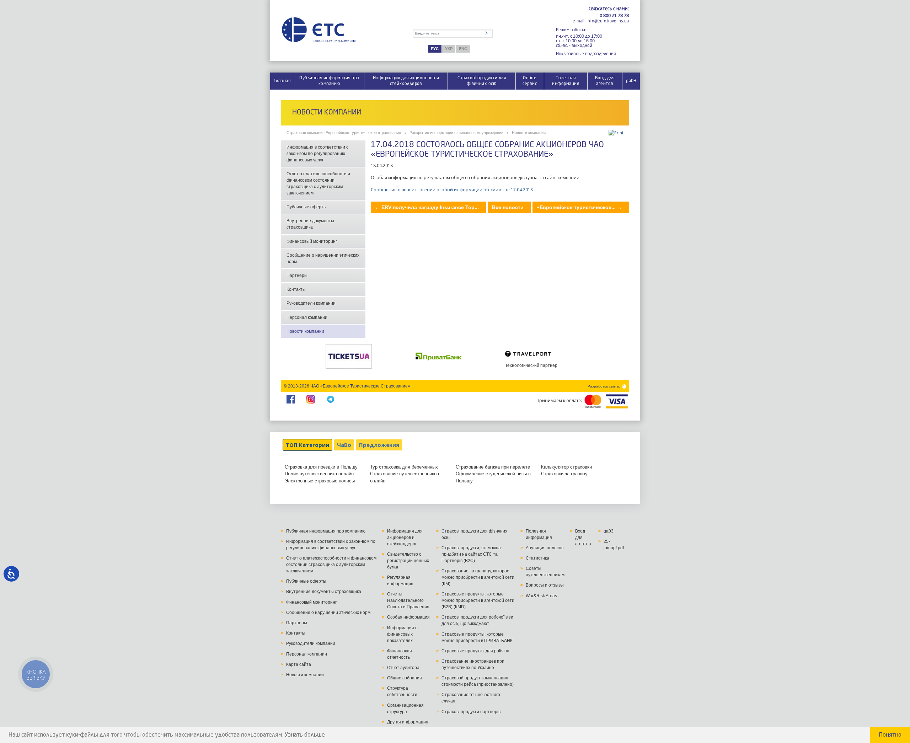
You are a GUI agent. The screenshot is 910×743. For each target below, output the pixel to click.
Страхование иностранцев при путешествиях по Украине (472, 664)
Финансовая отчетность (399, 654)
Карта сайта (298, 664)
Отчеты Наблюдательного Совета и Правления (408, 600)
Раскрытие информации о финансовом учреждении (456, 132)
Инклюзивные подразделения (586, 53)
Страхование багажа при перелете (493, 467)
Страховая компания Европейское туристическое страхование (344, 132)
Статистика (537, 558)
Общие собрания (404, 677)
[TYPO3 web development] (623, 386)
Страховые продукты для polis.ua (475, 650)
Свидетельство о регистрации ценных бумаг (408, 561)
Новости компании (529, 132)
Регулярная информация (400, 580)
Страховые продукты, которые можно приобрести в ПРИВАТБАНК (477, 637)
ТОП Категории (307, 444)
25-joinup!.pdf (614, 544)
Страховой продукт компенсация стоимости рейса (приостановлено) (477, 681)
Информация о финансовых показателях (402, 634)
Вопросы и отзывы (545, 585)
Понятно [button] (890, 735)
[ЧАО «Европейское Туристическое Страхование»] (319, 30)
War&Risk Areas (541, 595)
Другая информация (407, 722)
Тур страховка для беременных (404, 467)
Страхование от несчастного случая (470, 698)
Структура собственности (402, 691)
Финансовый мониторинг (312, 241)
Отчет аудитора (403, 667)
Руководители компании (311, 303)
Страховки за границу (564, 473)
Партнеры (297, 275)
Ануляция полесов (544, 547)
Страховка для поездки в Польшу (321, 467)
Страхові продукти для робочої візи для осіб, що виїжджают (477, 620)
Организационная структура (405, 708)
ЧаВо (344, 444)
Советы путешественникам (545, 571)
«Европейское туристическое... (579, 207)
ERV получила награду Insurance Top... (427, 207)
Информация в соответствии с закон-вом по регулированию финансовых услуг (317, 153)
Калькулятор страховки (566, 467)
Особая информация (408, 617)
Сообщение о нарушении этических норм (323, 258)
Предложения (379, 444)
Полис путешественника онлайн (319, 473)
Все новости (508, 207)
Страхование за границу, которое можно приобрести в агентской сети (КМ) (477, 577)
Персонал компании (307, 317)
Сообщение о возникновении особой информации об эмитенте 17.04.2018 (452, 190)
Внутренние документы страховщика (310, 224)
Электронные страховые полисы (320, 480)
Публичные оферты (307, 206)
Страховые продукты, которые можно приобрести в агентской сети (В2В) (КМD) (477, 600)
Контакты (296, 289)
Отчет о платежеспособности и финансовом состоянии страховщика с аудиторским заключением (318, 183)
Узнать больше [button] (305, 735)
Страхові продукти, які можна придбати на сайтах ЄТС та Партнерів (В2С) (471, 554)
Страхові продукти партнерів (470, 711)
